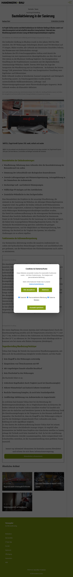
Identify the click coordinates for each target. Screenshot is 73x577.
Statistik (23, 297)
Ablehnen (45, 290)
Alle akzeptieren (29, 290)
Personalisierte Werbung (37, 297)
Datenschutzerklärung (36, 284)
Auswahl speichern (36, 307)
